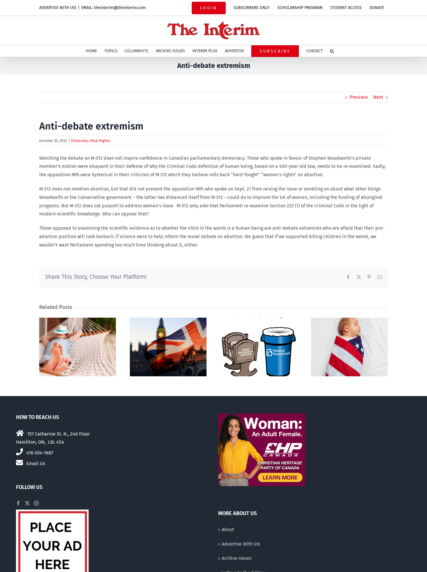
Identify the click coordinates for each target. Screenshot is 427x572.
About (228, 529)
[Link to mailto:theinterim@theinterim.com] (19, 462)
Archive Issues (236, 558)
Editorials (79, 140)
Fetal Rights (100, 140)
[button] (332, 51)
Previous (359, 97)
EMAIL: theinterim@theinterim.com (113, 7)
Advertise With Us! (241, 544)
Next (378, 97)
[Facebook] (18, 503)
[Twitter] (27, 503)
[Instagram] (36, 503)
